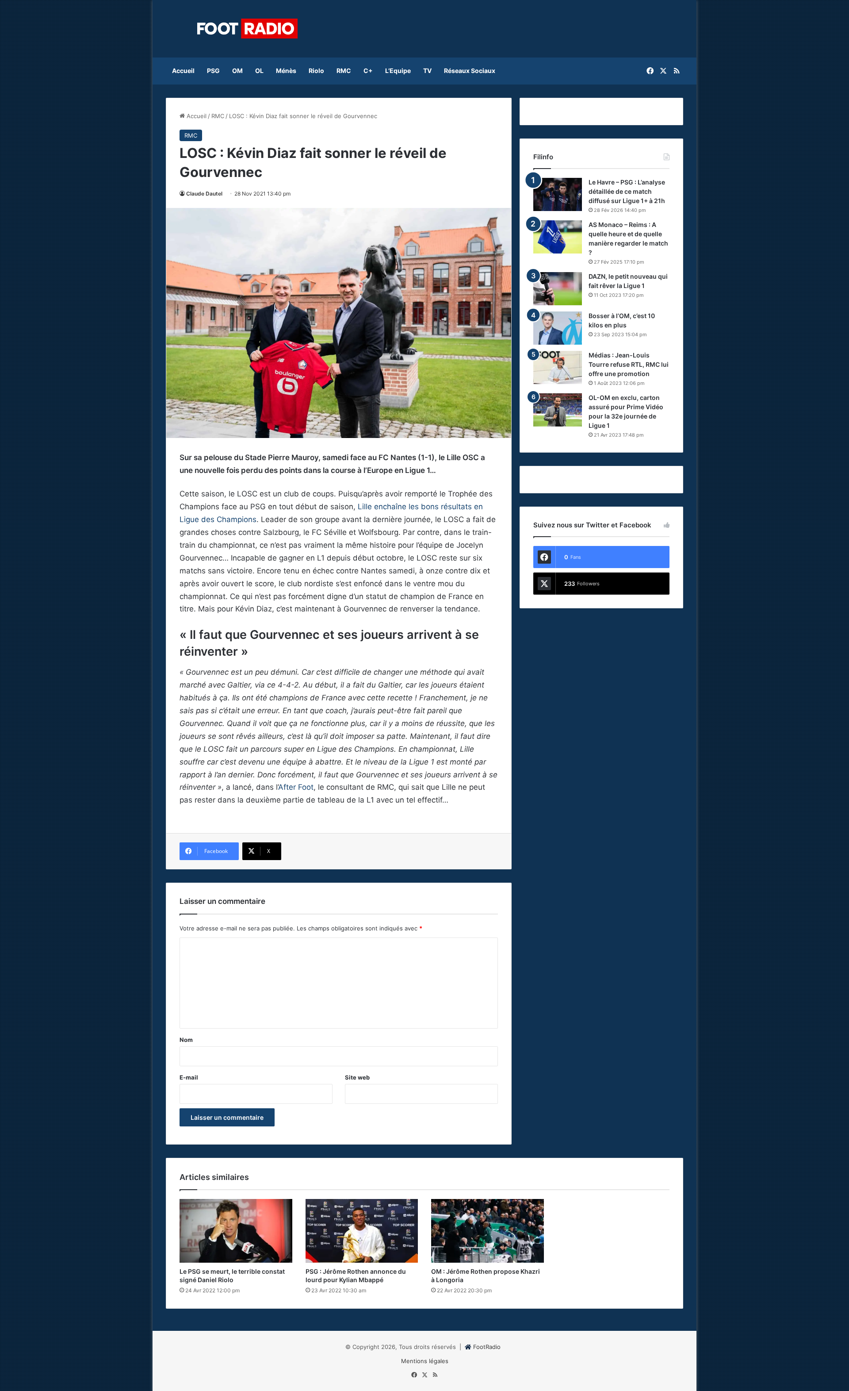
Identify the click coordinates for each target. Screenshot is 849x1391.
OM (237, 70)
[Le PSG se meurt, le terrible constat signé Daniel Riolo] (236, 1231)
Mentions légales (424, 1360)
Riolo (316, 70)
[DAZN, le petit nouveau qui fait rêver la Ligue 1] (557, 288)
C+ (368, 70)
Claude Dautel (204, 193)
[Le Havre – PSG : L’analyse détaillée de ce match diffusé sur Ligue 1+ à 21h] (557, 194)
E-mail (189, 1077)
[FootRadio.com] (247, 29)
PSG (213, 70)
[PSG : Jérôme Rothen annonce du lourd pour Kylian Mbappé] (362, 1231)
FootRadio (487, 1346)
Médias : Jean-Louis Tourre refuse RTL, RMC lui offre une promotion (629, 364)
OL (259, 70)
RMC (344, 70)
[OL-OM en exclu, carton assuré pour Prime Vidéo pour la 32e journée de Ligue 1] (557, 410)
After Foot (296, 787)
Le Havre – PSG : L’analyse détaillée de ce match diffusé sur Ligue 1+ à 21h (627, 191)
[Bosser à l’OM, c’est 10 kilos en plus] (557, 328)
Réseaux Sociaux (469, 70)
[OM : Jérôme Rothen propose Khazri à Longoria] (487, 1231)
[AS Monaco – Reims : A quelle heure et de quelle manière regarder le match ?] (557, 237)
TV (427, 70)
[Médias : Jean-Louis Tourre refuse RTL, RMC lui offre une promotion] (557, 367)
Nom (186, 1039)
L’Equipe (398, 70)
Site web (357, 1077)
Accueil (183, 70)
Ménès (286, 70)
